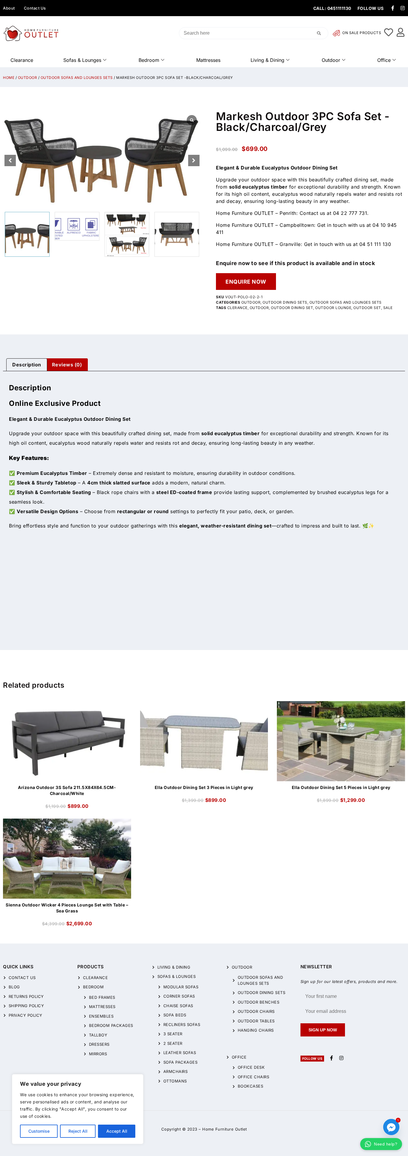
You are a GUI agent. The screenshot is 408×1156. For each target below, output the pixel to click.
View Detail (67, 706)
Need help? (385, 1144)
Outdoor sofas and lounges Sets (77, 77)
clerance (237, 307)
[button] (194, 160)
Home (8, 77)
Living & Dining (267, 60)
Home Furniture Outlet (224, 1129)
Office (384, 60)
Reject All (78, 1131)
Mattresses (208, 60)
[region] (77, 1109)
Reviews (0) (67, 365)
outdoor (259, 307)
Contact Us (35, 8)
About (9, 8)
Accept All (116, 1131)
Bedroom (149, 60)
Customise (39, 1131)
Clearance (21, 60)
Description (26, 365)
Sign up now (323, 1029)
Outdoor (331, 60)
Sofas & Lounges (82, 60)
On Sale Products (361, 33)
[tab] (26, 364)
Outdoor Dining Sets (285, 302)
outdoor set (367, 307)
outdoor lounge (333, 307)
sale (388, 307)
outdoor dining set (292, 307)
